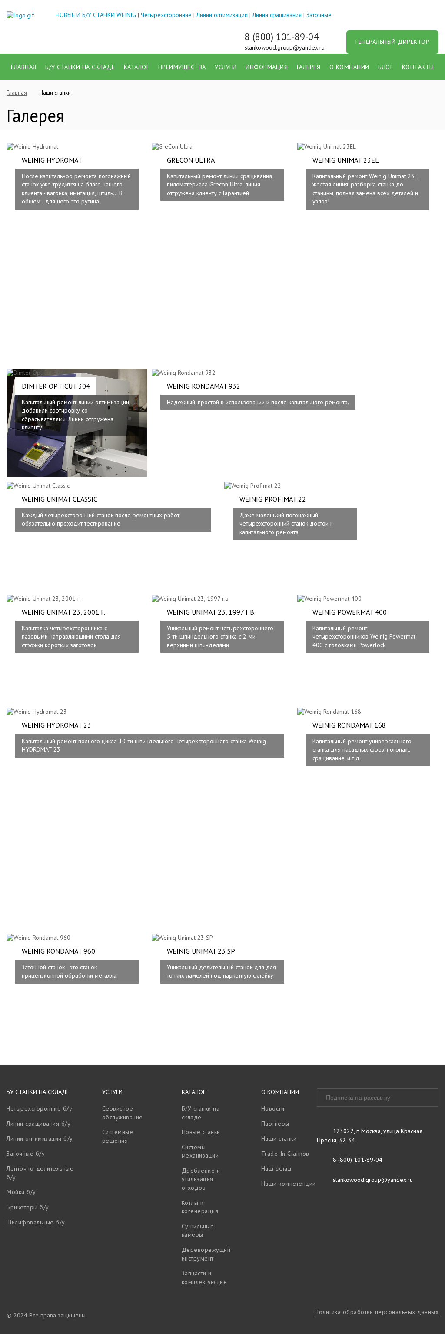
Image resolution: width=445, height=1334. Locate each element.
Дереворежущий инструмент (206, 1254)
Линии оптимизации (222, 15)
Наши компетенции (288, 1184)
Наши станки (279, 1138)
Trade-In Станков (285, 1154)
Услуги (225, 67)
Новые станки (201, 1132)
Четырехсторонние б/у (39, 1108)
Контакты (418, 67)
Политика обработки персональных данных (376, 1312)
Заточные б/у (26, 1154)
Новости (273, 1108)
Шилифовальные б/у (36, 1222)
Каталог (136, 67)
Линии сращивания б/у (38, 1124)
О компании (349, 67)
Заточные (319, 15)
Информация (267, 67)
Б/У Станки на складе (80, 67)
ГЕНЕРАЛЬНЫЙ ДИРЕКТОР (392, 42)
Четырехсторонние (166, 15)
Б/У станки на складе (201, 1112)
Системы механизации (200, 1151)
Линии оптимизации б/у (40, 1138)
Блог (385, 67)
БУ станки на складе (38, 1092)
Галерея (309, 67)
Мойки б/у (21, 1192)
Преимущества (182, 67)
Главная (24, 67)
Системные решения (117, 1136)
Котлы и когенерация (200, 1207)
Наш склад (276, 1168)
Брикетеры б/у (28, 1207)
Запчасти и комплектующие (204, 1277)
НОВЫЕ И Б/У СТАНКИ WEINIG (96, 15)
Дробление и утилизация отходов (201, 1179)
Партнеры (275, 1124)
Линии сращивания (277, 15)
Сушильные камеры (198, 1230)
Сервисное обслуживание (122, 1112)
